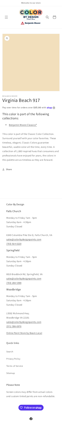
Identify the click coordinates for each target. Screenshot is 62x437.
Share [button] (9, 169)
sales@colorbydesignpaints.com (23, 239)
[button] (6, 17)
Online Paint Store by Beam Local (24, 332)
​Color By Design (25, 434)
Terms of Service (14, 365)
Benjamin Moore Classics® (23, 124)
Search (9, 351)
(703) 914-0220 (13, 243)
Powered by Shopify (41, 434)
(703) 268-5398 (13, 282)
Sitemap (10, 373)
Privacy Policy (13, 358)
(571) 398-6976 (13, 326)
